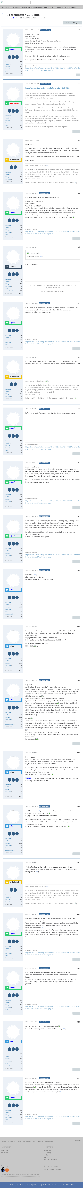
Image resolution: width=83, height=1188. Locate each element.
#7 (79, 357)
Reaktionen (8, 62)
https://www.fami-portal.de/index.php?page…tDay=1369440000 (48, 88)
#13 (78, 680)
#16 (78, 863)
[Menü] (80, 3)
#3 (79, 140)
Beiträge (7, 66)
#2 (79, 84)
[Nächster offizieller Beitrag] (78, 75)
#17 (78, 914)
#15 (78, 806)
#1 (79, 30)
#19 (78, 1022)
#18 (78, 968)
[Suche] (65, 3)
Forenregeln (5, 1150)
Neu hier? (4, 1153)
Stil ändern (78, 1140)
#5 (79, 247)
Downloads (47, 1150)
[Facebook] (3, 1170)
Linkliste (46, 1157)
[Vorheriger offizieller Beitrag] (74, 131)
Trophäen (7, 64)
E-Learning (47, 1153)
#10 (78, 516)
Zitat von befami (35, 253)
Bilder (6, 71)
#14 (78, 753)
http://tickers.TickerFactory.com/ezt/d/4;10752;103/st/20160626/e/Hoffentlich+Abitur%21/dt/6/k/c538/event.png (52, 69)
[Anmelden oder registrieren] (70, 2)
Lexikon (46, 1155)
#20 (78, 1078)
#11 (78, 570)
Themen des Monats (51, 1159)
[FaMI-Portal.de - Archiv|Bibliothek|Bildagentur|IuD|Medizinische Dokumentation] (16, 3)
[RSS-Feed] (7, 1170)
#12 (78, 627)
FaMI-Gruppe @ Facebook (52, 1170)
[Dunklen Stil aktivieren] (75, 3)
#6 (79, 303)
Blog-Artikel (8, 69)
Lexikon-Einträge (9, 291)
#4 (79, 193)
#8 (79, 409)
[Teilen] (80, 23)
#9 (79, 463)
